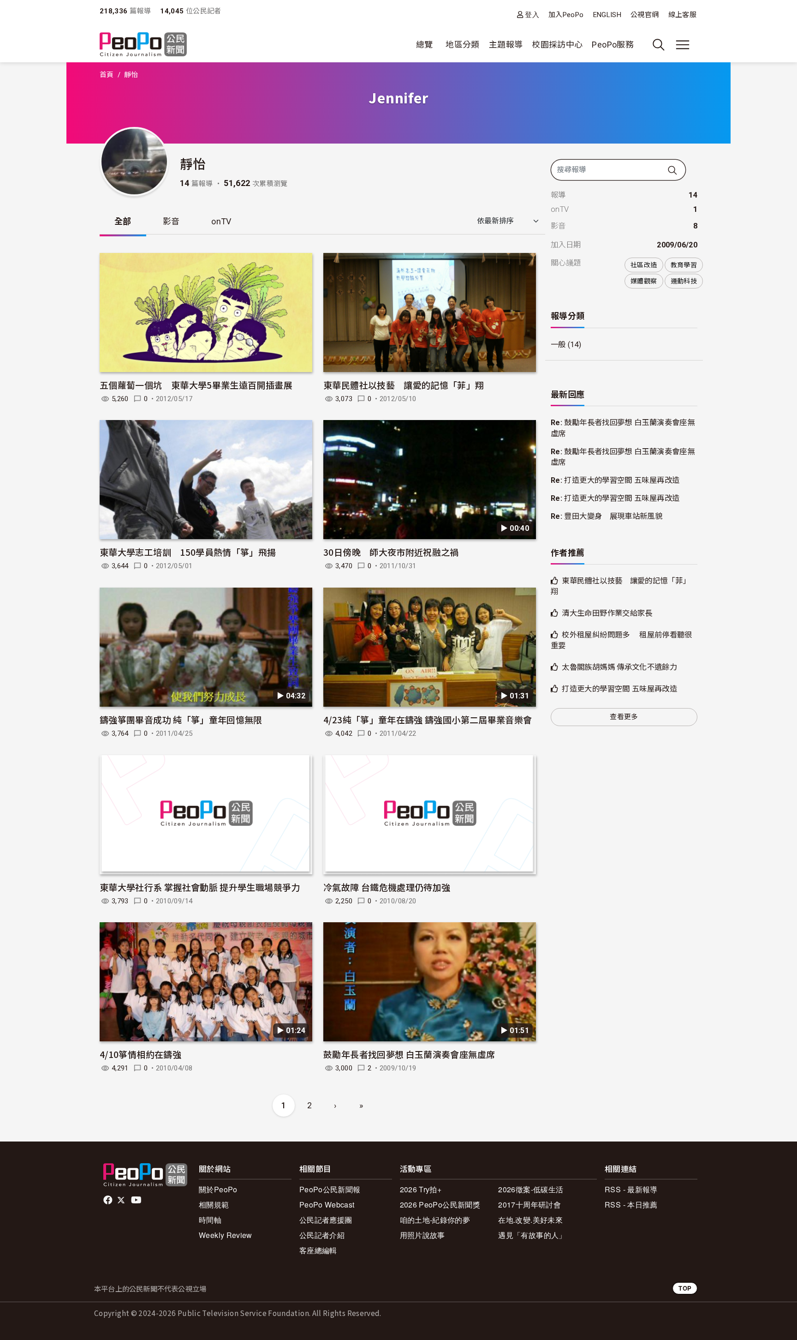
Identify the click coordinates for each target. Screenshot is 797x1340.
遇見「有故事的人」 (532, 1235)
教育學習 (684, 265)
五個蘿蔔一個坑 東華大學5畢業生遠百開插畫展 (196, 385)
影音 (171, 221)
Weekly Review (225, 1235)
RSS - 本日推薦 (631, 1204)
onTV (221, 221)
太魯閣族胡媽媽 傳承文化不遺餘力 (619, 667)
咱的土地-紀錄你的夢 (435, 1219)
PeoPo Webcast (327, 1204)
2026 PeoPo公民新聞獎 (440, 1204)
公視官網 (644, 15)
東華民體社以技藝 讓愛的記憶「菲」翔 (403, 385)
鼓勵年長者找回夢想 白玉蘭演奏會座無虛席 (409, 1054)
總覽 (424, 44)
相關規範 (214, 1204)
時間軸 (210, 1219)
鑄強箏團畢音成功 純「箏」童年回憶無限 (181, 719)
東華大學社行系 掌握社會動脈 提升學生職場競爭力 (200, 887)
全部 (122, 221)
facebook (108, 1200)
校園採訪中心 (557, 44)
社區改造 (643, 265)
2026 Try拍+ (421, 1189)
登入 (532, 14)
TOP (684, 1288)
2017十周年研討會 (529, 1204)
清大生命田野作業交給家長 (607, 613)
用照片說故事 (422, 1235)
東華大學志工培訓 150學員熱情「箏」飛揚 (188, 552)
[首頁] (143, 45)
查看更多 (624, 717)
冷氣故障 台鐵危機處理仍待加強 (386, 887)
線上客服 (682, 15)
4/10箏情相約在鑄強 (140, 1054)
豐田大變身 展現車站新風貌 (613, 516)
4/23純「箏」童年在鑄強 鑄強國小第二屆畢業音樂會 (427, 719)
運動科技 (684, 281)
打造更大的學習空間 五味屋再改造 (621, 480)
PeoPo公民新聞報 (330, 1189)
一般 (558, 344)
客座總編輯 (318, 1250)
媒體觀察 (643, 281)
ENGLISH (607, 15)
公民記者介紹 (322, 1235)
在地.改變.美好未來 (530, 1219)
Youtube (137, 1200)
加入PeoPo (566, 15)
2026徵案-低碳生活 (530, 1189)
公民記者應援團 (325, 1219)
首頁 (107, 75)
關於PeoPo (218, 1189)
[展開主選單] (682, 45)
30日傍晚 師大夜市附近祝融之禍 (391, 552)
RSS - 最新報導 (631, 1189)
